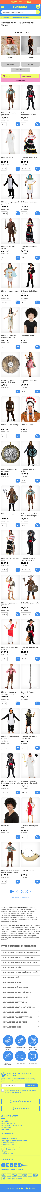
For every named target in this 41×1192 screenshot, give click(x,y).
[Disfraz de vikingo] (10, 498)
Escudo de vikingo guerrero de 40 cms (8, 381)
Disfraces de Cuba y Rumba (15, 1002)
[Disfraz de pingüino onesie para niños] (10, 721)
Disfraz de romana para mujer (29, 827)
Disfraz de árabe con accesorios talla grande (29, 782)
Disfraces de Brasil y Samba (15, 997)
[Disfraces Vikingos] (30, 46)
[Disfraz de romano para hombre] (10, 632)
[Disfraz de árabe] (10, 142)
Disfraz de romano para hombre (9, 648)
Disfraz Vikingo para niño (30, 603)
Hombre (10, 64)
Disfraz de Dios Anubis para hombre (29, 737)
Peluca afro (5, 826)
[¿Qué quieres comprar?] (2, 6)
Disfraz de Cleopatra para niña (10, 292)
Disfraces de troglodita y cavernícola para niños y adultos (21, 952)
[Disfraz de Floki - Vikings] (10, 409)
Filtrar (8, 76)
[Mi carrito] (38, 7)
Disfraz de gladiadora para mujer (9, 604)
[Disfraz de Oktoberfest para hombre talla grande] (30, 498)
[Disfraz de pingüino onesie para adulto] (10, 186)
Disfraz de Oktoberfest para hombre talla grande (30, 515)
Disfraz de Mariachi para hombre (29, 292)
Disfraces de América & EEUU (15, 987)
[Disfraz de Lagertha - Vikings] (30, 453)
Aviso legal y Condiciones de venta (14, 1141)
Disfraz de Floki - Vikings (9, 425)
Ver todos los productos (20, 897)
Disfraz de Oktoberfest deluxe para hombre (9, 693)
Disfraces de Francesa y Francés (17, 1017)
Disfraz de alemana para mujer (30, 381)
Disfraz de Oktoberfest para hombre (9, 114)
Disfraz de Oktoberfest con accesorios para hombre (10, 871)
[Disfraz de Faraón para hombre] (30, 186)
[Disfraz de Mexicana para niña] (30, 142)
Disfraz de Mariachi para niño (29, 648)
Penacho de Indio (27, 425)
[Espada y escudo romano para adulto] (10, 453)
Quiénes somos (7, 1153)
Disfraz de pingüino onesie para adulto (10, 203)
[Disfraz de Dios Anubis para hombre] (30, 721)
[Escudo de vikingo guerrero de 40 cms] (10, 364)
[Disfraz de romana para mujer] (30, 810)
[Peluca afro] (10, 810)
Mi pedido (5, 1121)
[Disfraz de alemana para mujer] (30, 364)
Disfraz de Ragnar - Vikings (8, 247)
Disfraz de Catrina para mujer (29, 247)
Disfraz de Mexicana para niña (30, 158)
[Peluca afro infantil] (30, 320)
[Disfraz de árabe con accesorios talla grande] (30, 765)
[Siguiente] (30, 891)
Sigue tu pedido (21, 1108)
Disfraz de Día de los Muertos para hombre (28, 114)
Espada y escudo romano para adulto (10, 470)
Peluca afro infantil (28, 336)
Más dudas (5, 1129)
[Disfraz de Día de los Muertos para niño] (30, 543)
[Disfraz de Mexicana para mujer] (10, 543)
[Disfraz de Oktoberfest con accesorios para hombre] (10, 854)
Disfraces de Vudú (11, 977)
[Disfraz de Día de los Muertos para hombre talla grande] (10, 765)
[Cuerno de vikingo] (30, 854)
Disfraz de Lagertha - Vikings (28, 470)
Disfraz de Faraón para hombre (29, 203)
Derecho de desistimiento (10, 1147)
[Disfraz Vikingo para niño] (30, 587)
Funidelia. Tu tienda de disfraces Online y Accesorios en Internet (20, 7)
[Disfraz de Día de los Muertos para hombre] (30, 97)
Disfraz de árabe (7, 157)
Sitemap (4, 1151)
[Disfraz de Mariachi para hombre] (30, 275)
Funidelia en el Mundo (9, 1139)
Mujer (30, 64)
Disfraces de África (12, 982)
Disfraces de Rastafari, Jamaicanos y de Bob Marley (21, 957)
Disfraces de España (12, 967)
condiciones (32, 1090)
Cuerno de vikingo (27, 870)
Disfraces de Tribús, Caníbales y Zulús (20, 972)
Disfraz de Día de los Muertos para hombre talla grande (10, 782)
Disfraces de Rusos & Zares (15, 1012)
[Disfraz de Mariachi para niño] (30, 632)
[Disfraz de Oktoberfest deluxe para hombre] (10, 676)
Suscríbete (32, 1085)
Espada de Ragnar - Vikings (28, 693)
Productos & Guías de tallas (11, 1125)
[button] (38, 50)
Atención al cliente (21, 1101)
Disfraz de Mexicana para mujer (10, 559)
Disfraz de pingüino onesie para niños (10, 737)
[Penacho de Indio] (30, 409)
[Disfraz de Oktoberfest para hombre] (10, 97)
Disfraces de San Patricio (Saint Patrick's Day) (21, 962)
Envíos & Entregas (8, 1123)
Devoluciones (6, 1127)
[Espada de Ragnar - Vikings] (30, 676)
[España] (3, 1165)
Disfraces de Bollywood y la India (19, 1007)
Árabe (10, 57)
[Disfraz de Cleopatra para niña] (10, 275)
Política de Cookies (8, 1145)
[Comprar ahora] (18, 124)
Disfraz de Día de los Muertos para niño (28, 559)
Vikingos (30, 57)
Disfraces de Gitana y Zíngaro (17, 992)
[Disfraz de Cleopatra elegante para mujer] (10, 320)
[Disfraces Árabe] (10, 46)
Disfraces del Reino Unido (15, 1022)
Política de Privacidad (9, 1143)
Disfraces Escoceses (12, 1027)
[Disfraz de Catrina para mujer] (30, 231)
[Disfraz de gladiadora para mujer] (10, 587)
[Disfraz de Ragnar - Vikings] (10, 231)
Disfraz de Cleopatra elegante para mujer (8, 336)
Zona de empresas (8, 1149)
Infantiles (20, 70)
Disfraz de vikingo (7, 514)
